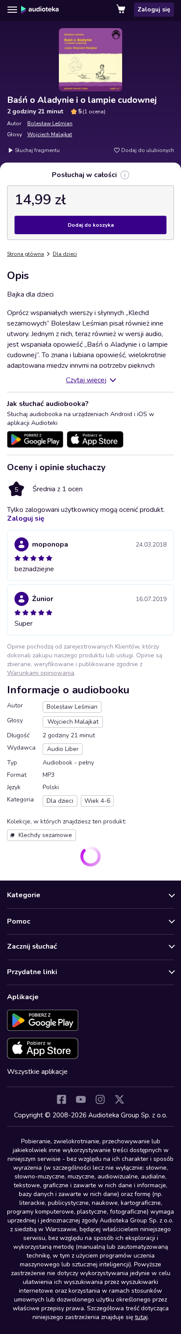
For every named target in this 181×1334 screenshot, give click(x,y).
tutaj (141, 1317)
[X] (119, 1099)
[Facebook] (61, 1099)
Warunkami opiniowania (40, 673)
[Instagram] (100, 1099)
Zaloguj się (154, 9)
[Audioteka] (40, 9)
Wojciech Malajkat (49, 134)
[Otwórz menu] (12, 9)
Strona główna (25, 253)
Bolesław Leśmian (49, 123)
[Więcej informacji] (124, 174)
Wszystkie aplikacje (37, 1072)
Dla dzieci (65, 253)
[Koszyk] (121, 9)
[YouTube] (81, 1099)
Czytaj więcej (86, 380)
